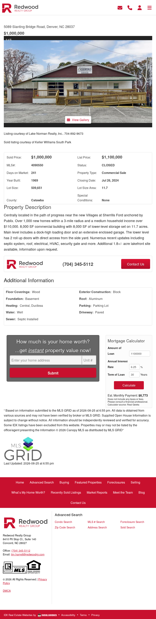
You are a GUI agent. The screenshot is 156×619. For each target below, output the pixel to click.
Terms (83, 615)
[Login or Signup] (140, 7)
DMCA (7, 591)
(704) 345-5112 (78, 264)
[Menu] (149, 7)
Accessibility (68, 615)
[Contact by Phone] (129, 7)
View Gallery (80, 120)
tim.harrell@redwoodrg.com (28, 554)
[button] (11, 81)
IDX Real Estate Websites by (20, 615)
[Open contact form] (120, 7)
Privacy (95, 615)
